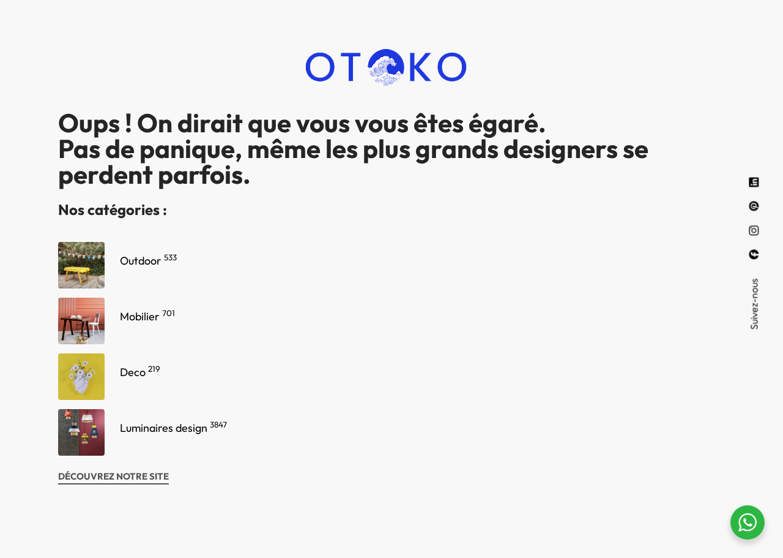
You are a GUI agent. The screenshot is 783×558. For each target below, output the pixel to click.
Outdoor (148, 261)
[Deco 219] (81, 376)
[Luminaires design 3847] (81, 432)
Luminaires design (173, 428)
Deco (140, 372)
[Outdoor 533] (81, 265)
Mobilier (147, 316)
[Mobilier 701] (81, 321)
